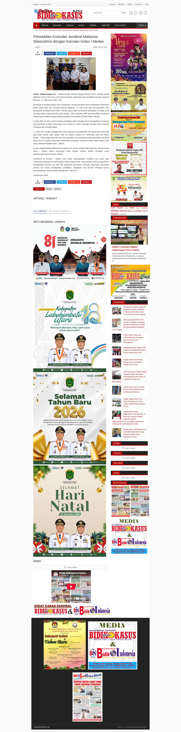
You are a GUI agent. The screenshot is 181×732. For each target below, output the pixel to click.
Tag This (39, 189)
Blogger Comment (60, 211)
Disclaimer (138, 4)
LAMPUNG (105, 25)
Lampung (144, 208)
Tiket (146, 4)
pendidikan (122, 214)
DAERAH (70, 25)
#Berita (48, 189)
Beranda (112, 4)
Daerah (120, 208)
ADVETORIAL (120, 25)
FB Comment (40, 211)
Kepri (137, 208)
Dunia (126, 208)
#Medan (57, 189)
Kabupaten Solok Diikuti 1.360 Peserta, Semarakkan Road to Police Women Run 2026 (134, 350)
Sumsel (145, 211)
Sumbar (138, 211)
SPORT (82, 25)
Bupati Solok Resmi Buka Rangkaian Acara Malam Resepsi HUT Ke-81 (132, 362)
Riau (129, 211)
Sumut (114, 213)
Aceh (113, 208)
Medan (115, 210)
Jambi (131, 208)
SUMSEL (93, 25)
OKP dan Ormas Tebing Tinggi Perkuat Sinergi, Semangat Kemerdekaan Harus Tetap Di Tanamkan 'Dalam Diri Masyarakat (129, 376)
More (141, 25)
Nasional (123, 211)
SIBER (130, 4)
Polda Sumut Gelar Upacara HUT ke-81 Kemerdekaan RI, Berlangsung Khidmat (133, 389)
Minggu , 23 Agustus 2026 (42, 4)
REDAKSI (121, 4)
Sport (133, 211)
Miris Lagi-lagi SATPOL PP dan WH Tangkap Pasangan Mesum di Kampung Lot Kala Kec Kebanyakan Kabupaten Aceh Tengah (128, 324)
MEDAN (45, 25)
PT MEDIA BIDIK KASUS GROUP (135, 727)
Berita (37, 47)
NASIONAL (57, 25)
